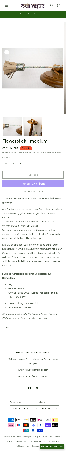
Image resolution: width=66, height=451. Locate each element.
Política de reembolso (52, 437)
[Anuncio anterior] (5, 14)
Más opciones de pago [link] (33, 191)
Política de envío (22, 446)
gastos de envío (26, 152)
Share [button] (9, 327)
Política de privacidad (18, 441)
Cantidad (6, 157)
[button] (6, 5)
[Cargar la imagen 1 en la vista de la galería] (12, 126)
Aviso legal (55, 441)
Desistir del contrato (52, 447)
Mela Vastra (16, 437)
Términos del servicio (39, 441)
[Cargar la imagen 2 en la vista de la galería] (32, 126)
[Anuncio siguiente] (60, 14)
